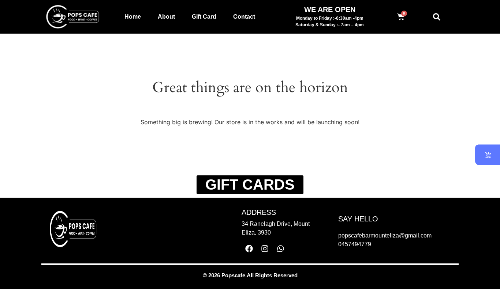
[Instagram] (265, 248)
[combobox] (441, 17)
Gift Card (204, 17)
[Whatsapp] (280, 248)
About (166, 17)
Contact (244, 17)
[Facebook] (249, 248)
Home (132, 17)
